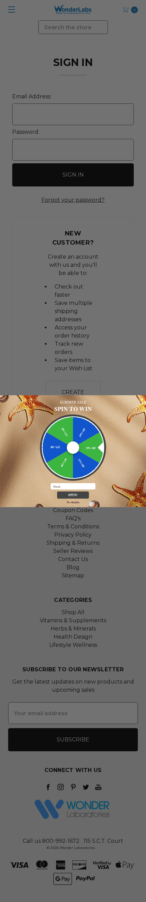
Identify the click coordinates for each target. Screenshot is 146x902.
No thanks (73, 502)
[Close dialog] (142, 398)
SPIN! (72, 494)
